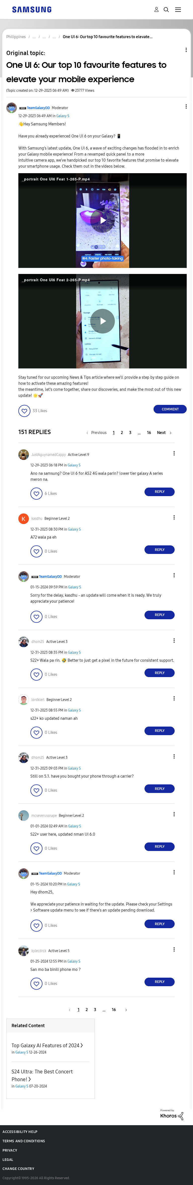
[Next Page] (124, 1010)
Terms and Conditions (24, 1141)
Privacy (10, 1150)
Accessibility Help (20, 1132)
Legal (8, 1160)
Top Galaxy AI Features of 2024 (45, 1045)
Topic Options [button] (178, 50)
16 (149, 432)
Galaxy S (62, 116)
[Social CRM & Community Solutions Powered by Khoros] (172, 1114)
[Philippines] (31, 9)
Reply (160, 492)
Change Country (18, 1169)
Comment (170, 409)
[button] (178, 106)
